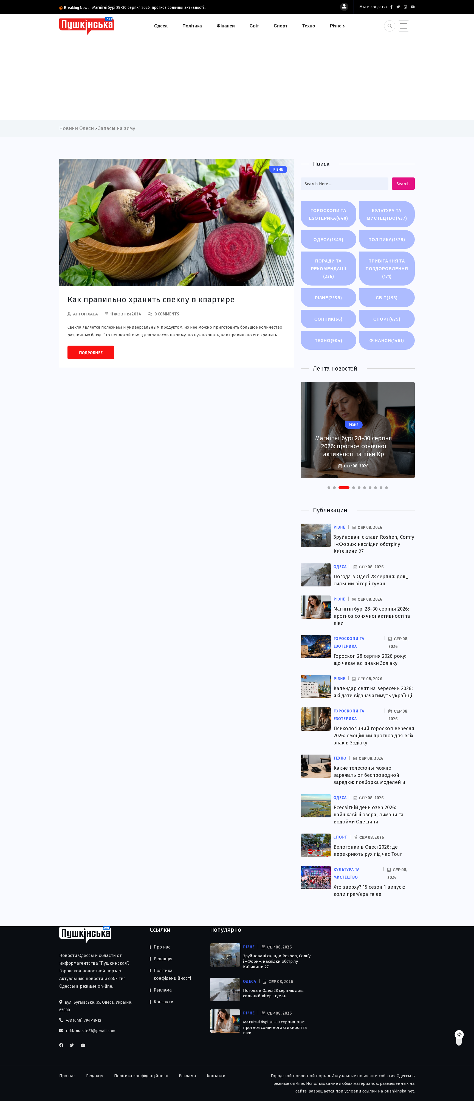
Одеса (161, 26)
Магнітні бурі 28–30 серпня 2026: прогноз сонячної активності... (149, 7)
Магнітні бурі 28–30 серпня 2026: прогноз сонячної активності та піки (372, 616)
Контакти (163, 1001)
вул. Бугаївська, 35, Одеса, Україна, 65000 (95, 1006)
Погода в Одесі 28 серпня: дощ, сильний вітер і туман (273, 993)
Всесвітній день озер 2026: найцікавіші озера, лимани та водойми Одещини (369, 814)
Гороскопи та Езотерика (328, 214)
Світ (254, 26)
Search (403, 183)
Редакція (163, 958)
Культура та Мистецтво (387, 214)
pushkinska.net (399, 1091)
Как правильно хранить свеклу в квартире (151, 299)
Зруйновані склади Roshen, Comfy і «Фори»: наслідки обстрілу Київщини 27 (374, 544)
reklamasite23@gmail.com (90, 1030)
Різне (336, 26)
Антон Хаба (85, 314)
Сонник (328, 319)
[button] (329, 487)
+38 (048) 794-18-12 (83, 1020)
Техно (308, 26)
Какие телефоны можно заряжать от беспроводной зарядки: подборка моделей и (369, 775)
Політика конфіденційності (172, 974)
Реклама (163, 990)
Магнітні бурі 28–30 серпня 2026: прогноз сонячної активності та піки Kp (353, 446)
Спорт (280, 26)
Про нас (162, 947)
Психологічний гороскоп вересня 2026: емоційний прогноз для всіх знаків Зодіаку (374, 735)
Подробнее (91, 352)
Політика (192, 26)
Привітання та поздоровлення (387, 268)
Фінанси (226, 26)
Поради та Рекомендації (328, 268)
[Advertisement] (237, 76)
